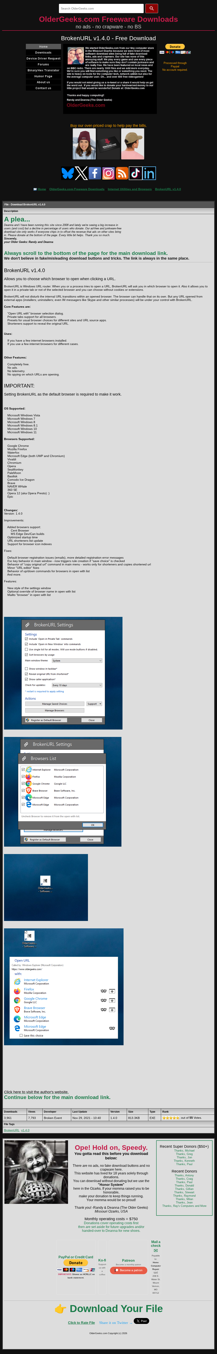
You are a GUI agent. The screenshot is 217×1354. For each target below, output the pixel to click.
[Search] (151, 8)
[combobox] (101, 8)
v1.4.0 (25, 1130)
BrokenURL (11, 1130)
